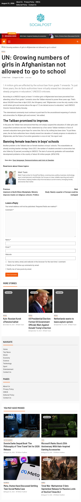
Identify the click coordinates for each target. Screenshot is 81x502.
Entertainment (8, 369)
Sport (5, 366)
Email (8, 247)
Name (8, 240)
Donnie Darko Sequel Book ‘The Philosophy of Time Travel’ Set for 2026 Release (22, 446)
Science (6, 361)
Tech (42, 440)
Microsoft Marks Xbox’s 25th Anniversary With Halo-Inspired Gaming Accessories (55, 446)
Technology (7, 364)
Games (43, 482)
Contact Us (32, 5)
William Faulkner (22, 452)
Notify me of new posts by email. (19, 269)
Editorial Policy (21, 5)
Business (6, 482)
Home (5, 349)
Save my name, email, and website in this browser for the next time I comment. (37, 262)
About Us (19, 2)
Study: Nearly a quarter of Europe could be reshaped (61, 192)
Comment (9, 210)
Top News (7, 352)
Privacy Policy (29, 2)
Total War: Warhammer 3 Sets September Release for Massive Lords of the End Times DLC (58, 488)
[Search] (77, 42)
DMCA (38, 2)
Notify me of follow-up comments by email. (23, 265)
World (3, 51)
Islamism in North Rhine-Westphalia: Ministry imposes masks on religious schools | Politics (21, 192)
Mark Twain (7, 77)
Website (8, 254)
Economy (6, 358)
